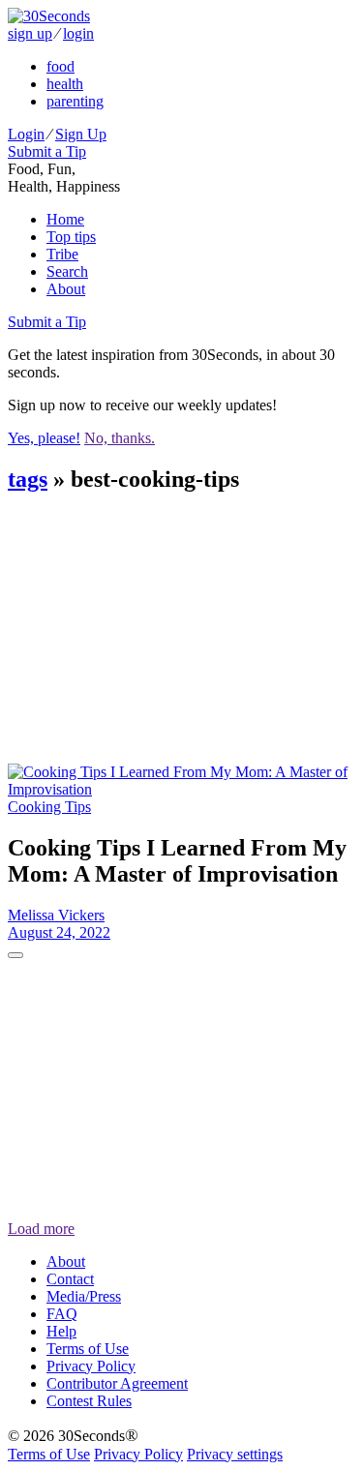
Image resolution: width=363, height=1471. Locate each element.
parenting (75, 101)
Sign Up (80, 134)
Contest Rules (89, 1401)
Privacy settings (235, 1454)
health (64, 83)
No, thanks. (119, 438)
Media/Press (83, 1296)
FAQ (61, 1314)
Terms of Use (87, 1348)
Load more (41, 1228)
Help (61, 1331)
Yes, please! (44, 438)
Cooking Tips (49, 806)
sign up (30, 33)
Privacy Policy (91, 1366)
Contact (70, 1279)
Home (65, 219)
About (65, 289)
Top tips (71, 236)
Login (26, 134)
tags (27, 479)
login (78, 33)
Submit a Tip (47, 151)
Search (67, 271)
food (60, 66)
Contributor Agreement (117, 1383)
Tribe (62, 254)
